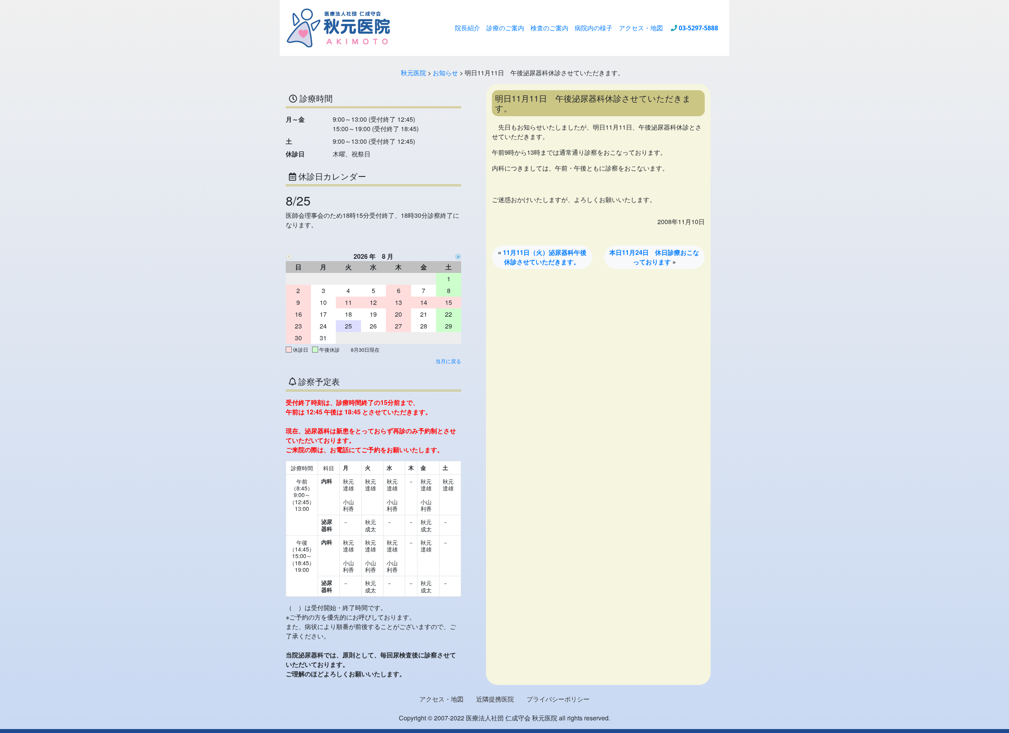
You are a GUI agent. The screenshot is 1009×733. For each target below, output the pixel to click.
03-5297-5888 (698, 28)
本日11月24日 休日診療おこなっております (654, 257)
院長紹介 (467, 28)
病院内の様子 (593, 28)
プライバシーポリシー (558, 698)
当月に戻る (448, 361)
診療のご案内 (505, 28)
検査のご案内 (549, 28)
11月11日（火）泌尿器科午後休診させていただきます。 (544, 257)
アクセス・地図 (641, 28)
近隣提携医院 (495, 698)
